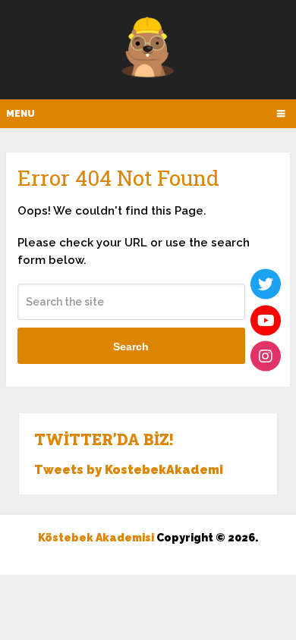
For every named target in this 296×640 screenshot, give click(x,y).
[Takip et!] (265, 284)
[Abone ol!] (265, 320)
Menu (20, 113)
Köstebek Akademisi (96, 538)
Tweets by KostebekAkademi (128, 470)
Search (131, 346)
